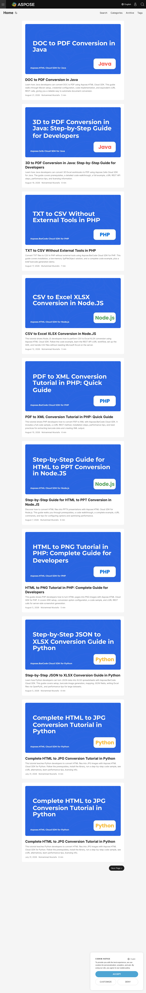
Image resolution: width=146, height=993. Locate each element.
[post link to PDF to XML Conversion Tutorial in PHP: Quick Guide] (73, 397)
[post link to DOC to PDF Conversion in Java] (73, 60)
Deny (128, 982)
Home (8, 13)
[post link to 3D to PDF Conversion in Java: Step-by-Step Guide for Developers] (73, 146)
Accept (117, 974)
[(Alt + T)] (16, 13)
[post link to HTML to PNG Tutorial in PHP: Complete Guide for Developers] (73, 570)
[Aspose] (23, 4)
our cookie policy (123, 968)
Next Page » (116, 868)
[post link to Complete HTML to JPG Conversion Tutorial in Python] (73, 739)
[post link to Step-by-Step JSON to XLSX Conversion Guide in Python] (73, 656)
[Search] (142, 4)
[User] (135, 4)
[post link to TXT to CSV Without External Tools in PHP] (73, 231)
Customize (106, 982)
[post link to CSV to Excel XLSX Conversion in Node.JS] (73, 314)
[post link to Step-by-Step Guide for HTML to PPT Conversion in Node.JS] (73, 483)
